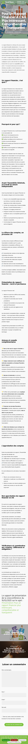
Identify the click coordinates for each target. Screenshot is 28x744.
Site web (4, 707)
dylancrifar (11, 32)
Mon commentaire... (7, 670)
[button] (25, 2)
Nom (3, 692)
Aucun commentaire (14, 34)
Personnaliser (22, 740)
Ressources (18, 9)
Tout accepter (6, 740)
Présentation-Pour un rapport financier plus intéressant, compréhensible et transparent (11, 607)
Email (3, 699)
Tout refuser (14, 740)
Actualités (9, 9)
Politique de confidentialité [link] (14, 742)
